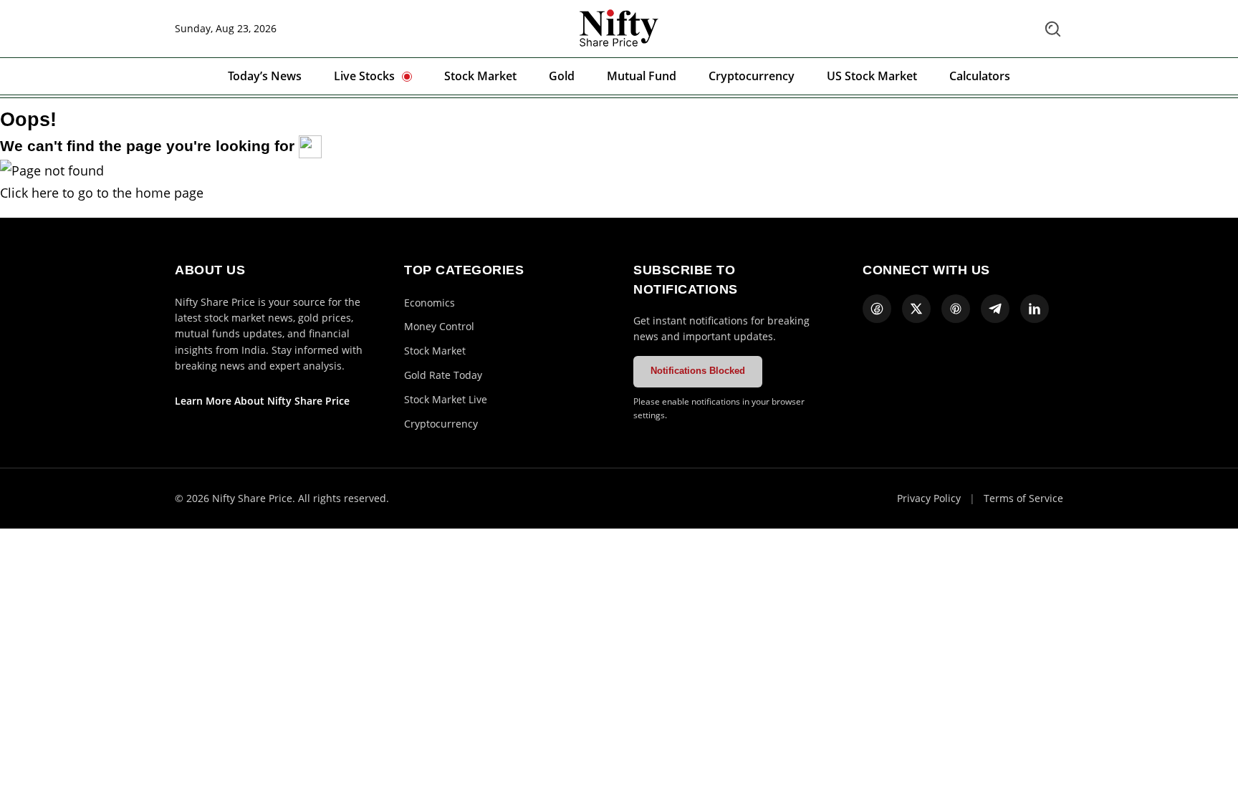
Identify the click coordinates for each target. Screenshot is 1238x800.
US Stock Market (872, 76)
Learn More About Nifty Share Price (262, 401)
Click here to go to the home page (101, 192)
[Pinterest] (955, 308)
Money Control (439, 326)
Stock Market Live (445, 399)
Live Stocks (364, 76)
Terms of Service (1023, 498)
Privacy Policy (929, 498)
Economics (429, 302)
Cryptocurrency (752, 76)
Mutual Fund (641, 76)
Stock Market (480, 76)
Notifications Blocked (698, 370)
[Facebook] (877, 308)
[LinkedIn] (1034, 308)
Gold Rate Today (443, 375)
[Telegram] (995, 308)
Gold (562, 76)
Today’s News (265, 76)
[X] (916, 308)
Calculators (979, 76)
